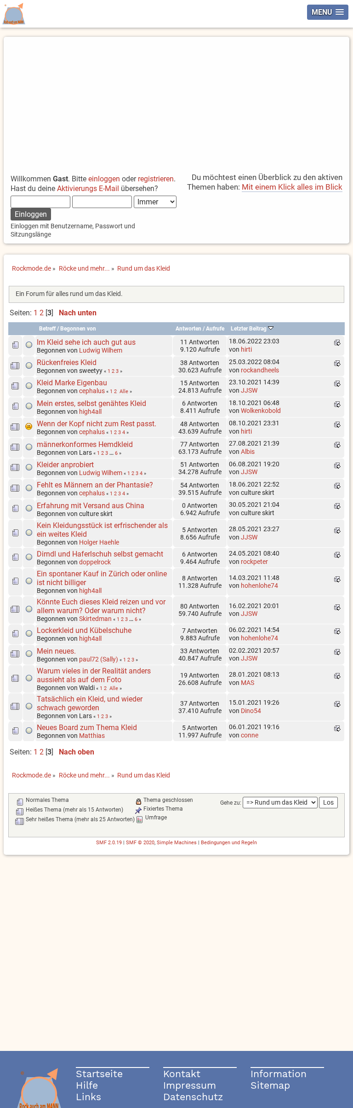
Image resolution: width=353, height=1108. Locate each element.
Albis (248, 451)
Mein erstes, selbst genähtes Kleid (91, 403)
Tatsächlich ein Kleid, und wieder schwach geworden (89, 703)
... (112, 453)
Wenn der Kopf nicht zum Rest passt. (96, 423)
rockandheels (260, 370)
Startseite (99, 1073)
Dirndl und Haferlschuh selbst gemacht (100, 554)
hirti (246, 349)
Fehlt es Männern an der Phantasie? (95, 485)
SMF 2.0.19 (109, 843)
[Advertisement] (176, 101)
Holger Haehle (99, 542)
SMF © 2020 (140, 843)
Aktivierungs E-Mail (88, 188)
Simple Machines (177, 843)
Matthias (92, 735)
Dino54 (251, 710)
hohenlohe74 (259, 585)
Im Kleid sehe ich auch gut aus (86, 342)
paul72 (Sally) (98, 659)
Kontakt (181, 1073)
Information (279, 1073)
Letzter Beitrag (249, 328)
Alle (124, 391)
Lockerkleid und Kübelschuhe (84, 630)
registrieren (156, 178)
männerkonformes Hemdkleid (85, 444)
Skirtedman (95, 618)
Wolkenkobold (261, 410)
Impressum (189, 1085)
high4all (90, 411)
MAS (247, 682)
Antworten (188, 328)
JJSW (249, 390)
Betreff (47, 328)
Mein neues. (56, 651)
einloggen (104, 178)
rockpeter (254, 561)
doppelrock (95, 562)
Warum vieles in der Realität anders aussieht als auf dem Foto (94, 675)
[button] (327, 12)
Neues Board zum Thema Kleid (87, 727)
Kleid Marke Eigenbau (72, 382)
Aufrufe (215, 328)
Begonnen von (78, 328)
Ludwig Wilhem (100, 350)
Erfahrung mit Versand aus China (90, 505)
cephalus (92, 390)
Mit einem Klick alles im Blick (292, 186)
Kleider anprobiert (65, 464)
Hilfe (87, 1085)
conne (249, 735)
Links (88, 1096)
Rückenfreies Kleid (67, 362)
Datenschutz (193, 1096)
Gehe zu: (230, 803)
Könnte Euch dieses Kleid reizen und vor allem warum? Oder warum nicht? (101, 606)
